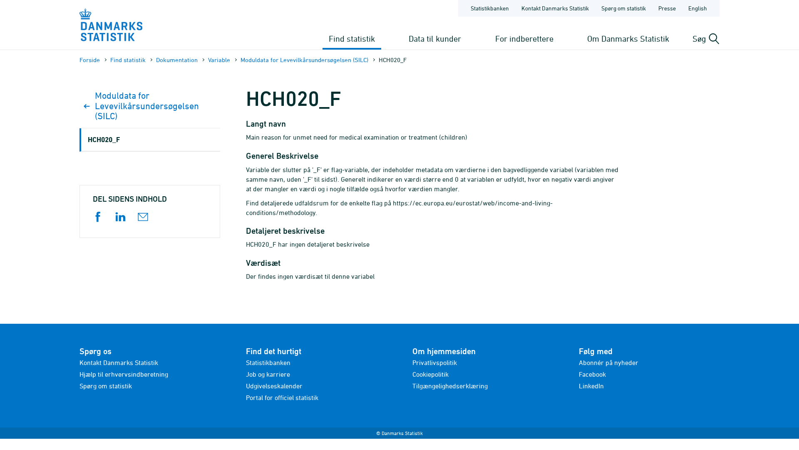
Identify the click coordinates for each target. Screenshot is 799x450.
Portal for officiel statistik (282, 397)
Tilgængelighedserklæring (450, 386)
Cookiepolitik (430, 374)
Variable (219, 59)
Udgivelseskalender (274, 386)
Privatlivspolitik (434, 362)
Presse (667, 8)
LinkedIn (591, 386)
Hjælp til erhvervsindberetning (123, 374)
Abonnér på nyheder (608, 362)
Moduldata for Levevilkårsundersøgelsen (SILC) (304, 59)
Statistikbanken (490, 8)
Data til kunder (435, 38)
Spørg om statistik (623, 8)
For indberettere (524, 38)
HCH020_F (104, 139)
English (697, 8)
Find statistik (352, 38)
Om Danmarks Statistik (628, 38)
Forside (89, 59)
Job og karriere (268, 374)
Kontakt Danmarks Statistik (555, 8)
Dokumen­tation (177, 59)
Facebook (592, 374)
